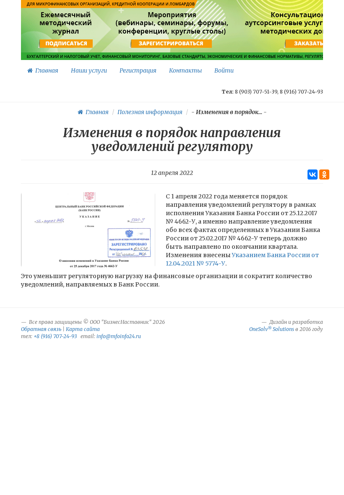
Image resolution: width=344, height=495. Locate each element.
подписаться (66, 43)
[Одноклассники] (324, 174)
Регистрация (138, 70)
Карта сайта (83, 329)
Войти (224, 70)
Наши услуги (89, 70)
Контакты (185, 70)
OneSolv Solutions (271, 329)
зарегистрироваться (171, 43)
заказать (308, 43)
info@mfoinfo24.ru (118, 336)
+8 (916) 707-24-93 (55, 336)
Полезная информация (149, 112)
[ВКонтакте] (313, 174)
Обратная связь (41, 329)
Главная (45, 70)
